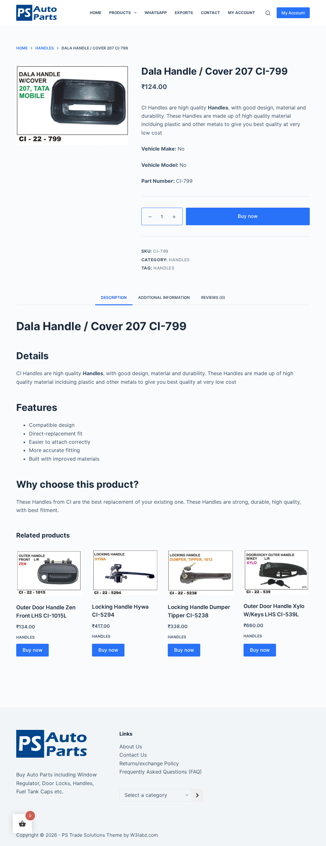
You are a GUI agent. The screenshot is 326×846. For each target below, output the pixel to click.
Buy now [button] (32, 650)
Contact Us (133, 755)
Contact (210, 12)
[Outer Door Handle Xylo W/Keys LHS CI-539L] (277, 572)
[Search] (268, 13)
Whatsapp (156, 12)
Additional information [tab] (164, 297)
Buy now (248, 216)
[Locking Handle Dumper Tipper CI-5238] (201, 572)
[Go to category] (197, 795)
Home (95, 12)
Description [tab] (114, 297)
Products (120, 12)
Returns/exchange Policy (149, 763)
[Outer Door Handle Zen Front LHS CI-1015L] (49, 573)
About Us (130, 746)
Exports (184, 12)
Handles (179, 259)
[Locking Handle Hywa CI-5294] (125, 572)
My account (241, 12)
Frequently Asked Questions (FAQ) (160, 771)
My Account (293, 12)
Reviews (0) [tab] (213, 297)
